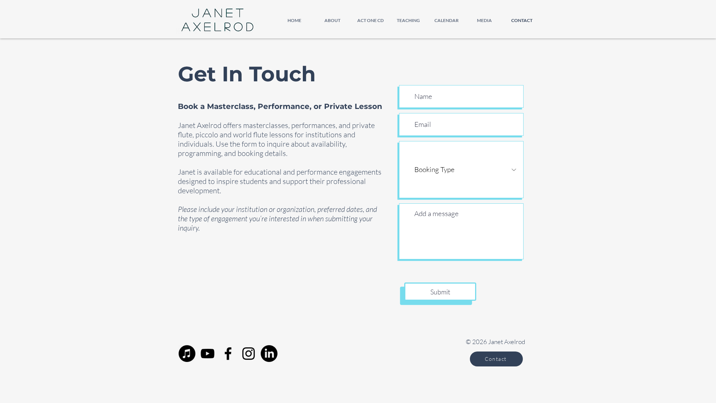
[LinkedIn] (269, 353)
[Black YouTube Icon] (207, 353)
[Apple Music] (187, 353)
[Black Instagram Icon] (248, 353)
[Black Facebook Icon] (228, 353)
